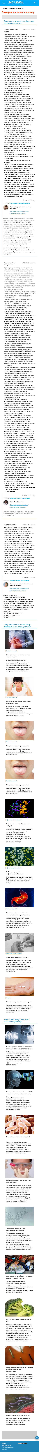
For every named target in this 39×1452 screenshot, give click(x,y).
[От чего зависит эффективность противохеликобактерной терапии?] (19, 897)
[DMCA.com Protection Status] (22, 1444)
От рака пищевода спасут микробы (18, 1415)
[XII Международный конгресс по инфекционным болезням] (19, 856)
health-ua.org (16, 2)
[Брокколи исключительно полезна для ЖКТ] (19, 1307)
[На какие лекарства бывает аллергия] (19, 986)
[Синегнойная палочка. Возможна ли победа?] (19, 808)
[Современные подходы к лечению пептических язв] (19, 639)
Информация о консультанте (19, 211)
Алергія (8, 998)
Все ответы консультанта (17, 213)
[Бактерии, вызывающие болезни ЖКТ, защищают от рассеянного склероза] (19, 1079)
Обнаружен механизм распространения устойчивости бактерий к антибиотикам (19, 1369)
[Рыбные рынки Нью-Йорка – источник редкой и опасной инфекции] (19, 1264)
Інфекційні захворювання (14, 820)
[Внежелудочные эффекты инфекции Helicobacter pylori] (19, 686)
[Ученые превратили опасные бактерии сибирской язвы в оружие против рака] (19, 1034)
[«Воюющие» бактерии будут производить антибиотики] (19, 1216)
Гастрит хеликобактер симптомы (17, 746)
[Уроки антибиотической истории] (19, 942)
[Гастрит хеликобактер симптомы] (19, 730)
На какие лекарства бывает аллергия (18, 1002)
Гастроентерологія (11, 651)
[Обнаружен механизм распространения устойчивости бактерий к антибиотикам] (19, 1355)
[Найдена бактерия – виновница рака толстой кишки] (19, 1168)
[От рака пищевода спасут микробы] (19, 1403)
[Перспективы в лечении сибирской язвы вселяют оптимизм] (19, 1124)
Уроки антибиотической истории (17, 957)
